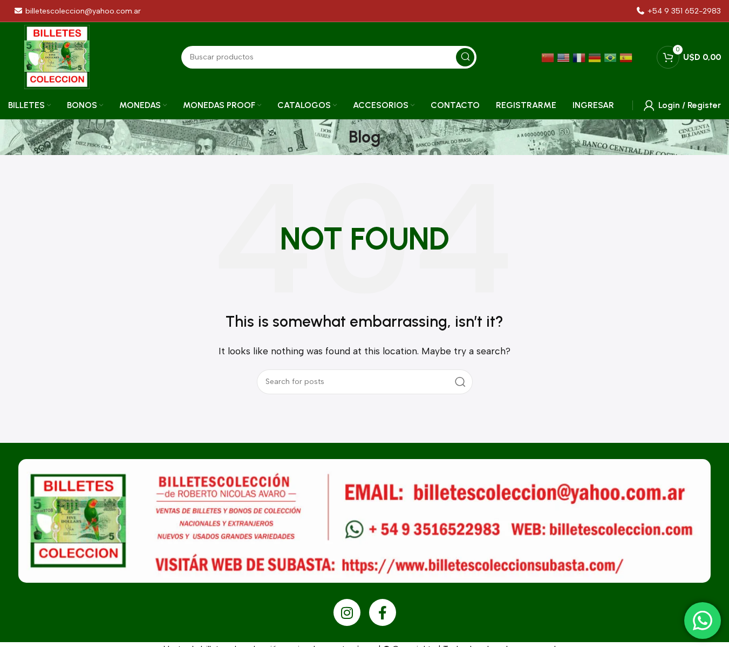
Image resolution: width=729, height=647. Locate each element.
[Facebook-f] (382, 612)
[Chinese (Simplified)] (549, 57)
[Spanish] (627, 57)
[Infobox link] (678, 11)
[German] (596, 57)
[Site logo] (57, 56)
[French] (580, 57)
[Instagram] (346, 612)
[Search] (460, 381)
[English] (565, 57)
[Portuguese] (611, 57)
